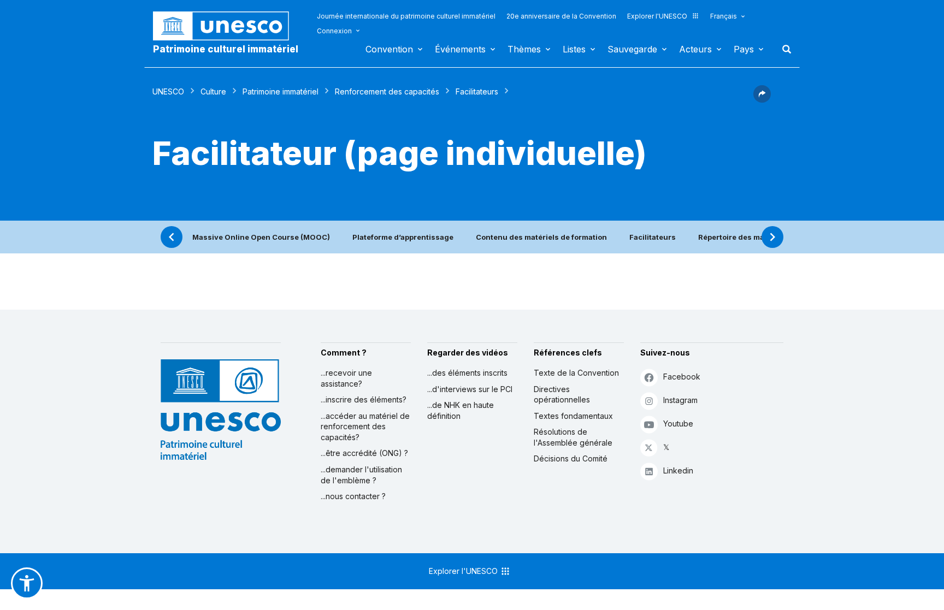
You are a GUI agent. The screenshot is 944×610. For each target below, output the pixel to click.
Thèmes (524, 49)
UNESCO (168, 91)
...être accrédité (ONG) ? (364, 453)
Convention (389, 49)
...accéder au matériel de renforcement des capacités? (365, 426)
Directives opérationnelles (562, 394)
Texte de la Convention (576, 372)
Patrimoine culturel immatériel (225, 49)
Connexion (334, 31)
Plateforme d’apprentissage (402, 237)
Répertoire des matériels (743, 237)
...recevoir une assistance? (346, 378)
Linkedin (678, 470)
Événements (460, 49)
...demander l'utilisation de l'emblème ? (361, 475)
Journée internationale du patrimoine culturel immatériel (406, 16)
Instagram (680, 400)
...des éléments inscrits (467, 372)
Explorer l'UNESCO (657, 16)
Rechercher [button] (783, 49)
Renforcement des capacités (387, 91)
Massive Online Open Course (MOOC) (261, 237)
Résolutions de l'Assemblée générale (573, 437)
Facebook (681, 376)
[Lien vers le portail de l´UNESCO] (226, 25)
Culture (213, 91)
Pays (744, 49)
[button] (762, 99)
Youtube (678, 423)
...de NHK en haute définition (460, 410)
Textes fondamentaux (573, 416)
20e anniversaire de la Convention (561, 16)
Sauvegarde (632, 49)
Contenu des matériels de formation (541, 237)
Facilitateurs (477, 91)
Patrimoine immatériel (280, 91)
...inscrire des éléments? (363, 399)
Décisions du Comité (570, 458)
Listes (574, 49)
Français (723, 16)
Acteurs (695, 49)
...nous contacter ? (353, 496)
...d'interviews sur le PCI (469, 389)
